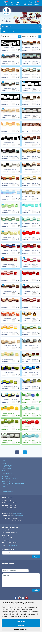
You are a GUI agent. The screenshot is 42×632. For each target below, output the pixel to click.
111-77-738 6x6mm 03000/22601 (30, 102)
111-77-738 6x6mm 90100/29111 (30, 305)
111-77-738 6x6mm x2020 (28, 440)
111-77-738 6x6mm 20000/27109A (30, 129)
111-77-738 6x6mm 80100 (7, 237)
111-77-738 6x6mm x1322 (28, 400)
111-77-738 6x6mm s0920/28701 (9, 400)
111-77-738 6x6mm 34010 (7, 196)
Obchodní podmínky (7, 471)
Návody (4, 486)
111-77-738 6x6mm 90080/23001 (30, 251)
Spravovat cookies (7, 491)
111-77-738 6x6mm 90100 (28, 278)
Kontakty (4, 463)
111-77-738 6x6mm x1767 (28, 413)
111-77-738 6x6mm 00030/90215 (9, 75)
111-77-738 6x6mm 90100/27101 (9, 305)
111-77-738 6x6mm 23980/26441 (30, 156)
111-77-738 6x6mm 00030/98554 (30, 75)
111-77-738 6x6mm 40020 (28, 196)
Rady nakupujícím (7, 466)
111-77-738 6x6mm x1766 (7, 413)
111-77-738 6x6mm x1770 (7, 440)
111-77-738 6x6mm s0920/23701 (30, 386)
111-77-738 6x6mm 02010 (28, 88)
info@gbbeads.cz (18, 513)
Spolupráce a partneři (8, 476)
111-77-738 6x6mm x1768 (7, 427)
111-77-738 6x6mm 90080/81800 (9, 278)
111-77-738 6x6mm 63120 (28, 210)
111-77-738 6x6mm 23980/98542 (9, 183)
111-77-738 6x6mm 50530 (7, 210)
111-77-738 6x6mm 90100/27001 (30, 291)
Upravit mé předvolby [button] (21, 629)
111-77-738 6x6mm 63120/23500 (9, 224)
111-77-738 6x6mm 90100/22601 (9, 291)
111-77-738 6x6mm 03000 (7, 102)
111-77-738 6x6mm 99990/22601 (30, 318)
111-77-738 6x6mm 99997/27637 (30, 345)
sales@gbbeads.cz (18, 516)
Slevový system (6, 468)
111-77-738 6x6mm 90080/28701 (30, 264)
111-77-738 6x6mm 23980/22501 (9, 156)
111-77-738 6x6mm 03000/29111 (9, 129)
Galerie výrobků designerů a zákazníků (13, 484)
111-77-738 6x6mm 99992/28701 (30, 332)
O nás (3, 461)
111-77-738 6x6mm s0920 (7, 372)
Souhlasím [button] (21, 621)
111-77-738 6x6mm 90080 (28, 237)
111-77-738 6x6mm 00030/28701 (30, 61)
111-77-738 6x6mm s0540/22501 (30, 359)
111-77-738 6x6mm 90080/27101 (9, 264)
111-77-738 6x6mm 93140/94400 (9, 318)
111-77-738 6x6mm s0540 (7, 359)
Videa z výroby (6, 481)
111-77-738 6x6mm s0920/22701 (9, 386)
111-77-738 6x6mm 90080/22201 (9, 251)
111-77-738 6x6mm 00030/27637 (9, 61)
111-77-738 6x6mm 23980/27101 (30, 169)
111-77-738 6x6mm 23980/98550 (30, 183)
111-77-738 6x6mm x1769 (28, 427)
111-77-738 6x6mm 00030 (7, 48)
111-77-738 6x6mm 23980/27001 (9, 169)
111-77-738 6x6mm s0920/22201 (30, 372)
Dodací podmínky (7, 473)
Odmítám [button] (21, 625)
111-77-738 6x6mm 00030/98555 (9, 88)
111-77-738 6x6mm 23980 (7, 142)
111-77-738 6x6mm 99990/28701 (9, 332)
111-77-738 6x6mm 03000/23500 (9, 115)
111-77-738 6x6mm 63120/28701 (30, 224)
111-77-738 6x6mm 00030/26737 (30, 48)
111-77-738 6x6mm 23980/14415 (30, 142)
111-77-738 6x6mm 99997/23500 (9, 345)
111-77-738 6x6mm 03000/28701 (30, 115)
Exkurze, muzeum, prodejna (10, 478)
